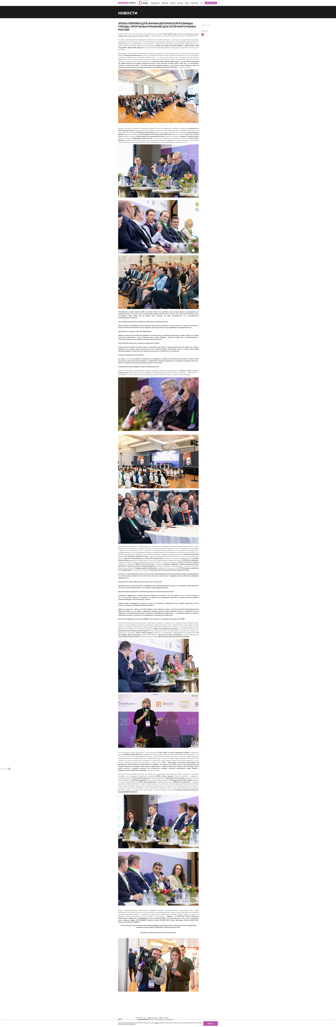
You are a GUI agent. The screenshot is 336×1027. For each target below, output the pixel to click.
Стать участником (211, 3)
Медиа (187, 3)
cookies (157, 1023)
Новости (127, 13)
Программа (165, 3)
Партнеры (180, 3)
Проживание (194, 3)
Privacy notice (5, 768)
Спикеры (172, 3)
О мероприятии (155, 3)
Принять (210, 1023)
